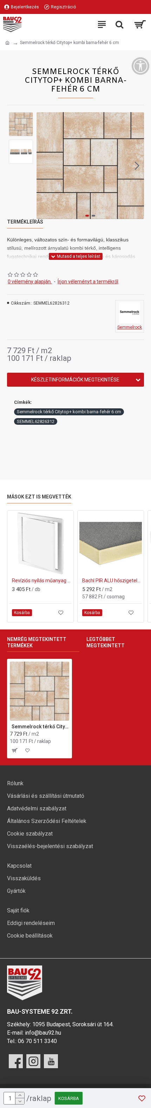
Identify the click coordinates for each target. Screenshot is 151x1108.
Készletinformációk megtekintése (75, 379)
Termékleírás (25, 222)
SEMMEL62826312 (35, 421)
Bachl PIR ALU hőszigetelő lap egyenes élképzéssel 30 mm (112, 580)
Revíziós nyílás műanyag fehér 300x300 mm (42, 580)
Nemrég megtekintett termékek (36, 642)
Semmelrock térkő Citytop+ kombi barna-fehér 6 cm (69, 411)
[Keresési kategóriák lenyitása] (119, 24)
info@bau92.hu (43, 1032)
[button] (44, 166)
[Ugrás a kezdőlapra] (7, 43)
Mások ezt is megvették (39, 497)
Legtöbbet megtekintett (105, 642)
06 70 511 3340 (37, 1041)
